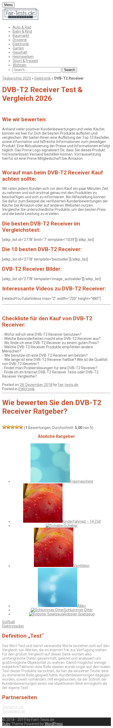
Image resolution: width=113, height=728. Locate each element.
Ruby (6, 724)
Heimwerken (23, 56)
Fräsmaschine (81, 481)
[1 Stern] (4, 427)
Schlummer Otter (78, 610)
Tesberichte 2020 (16, 78)
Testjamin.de (13, 707)
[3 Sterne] (13, 427)
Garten (18, 48)
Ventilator (81, 566)
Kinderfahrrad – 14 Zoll (82, 521)
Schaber (71, 525)
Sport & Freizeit (25, 61)
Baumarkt (21, 36)
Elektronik (21, 44)
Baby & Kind (22, 31)
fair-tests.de (68, 385)
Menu (8, 5)
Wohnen (19, 65)
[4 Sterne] (17, 427)
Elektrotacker (13, 626)
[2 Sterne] (8, 427)
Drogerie (20, 40)
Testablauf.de (13, 711)
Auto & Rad (22, 27)
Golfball (8, 622)
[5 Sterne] (21, 427)
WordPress (54, 724)
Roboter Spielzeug (79, 614)
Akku (81, 606)
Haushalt (20, 52)
